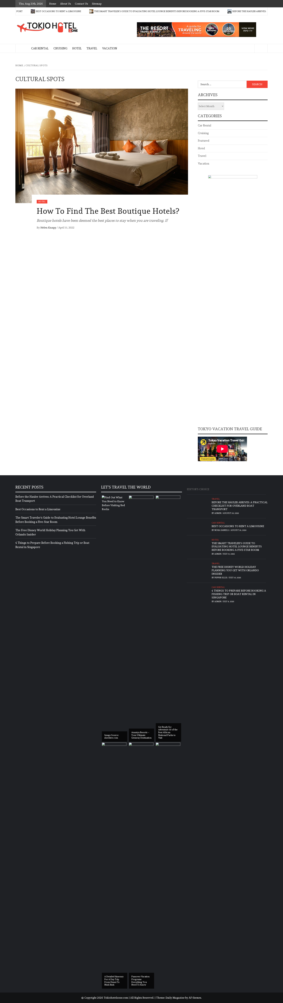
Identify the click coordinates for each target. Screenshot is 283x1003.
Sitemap (97, 3)
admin (218, 513)
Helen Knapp (48, 227)
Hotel (77, 48)
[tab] (213, 487)
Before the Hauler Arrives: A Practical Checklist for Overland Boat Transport (54, 499)
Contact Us (81, 3)
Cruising (60, 48)
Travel (91, 48)
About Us (65, 3)
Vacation (109, 48)
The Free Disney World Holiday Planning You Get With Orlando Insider (50, 532)
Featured (203, 140)
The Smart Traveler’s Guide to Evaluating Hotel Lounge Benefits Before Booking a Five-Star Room (131, 11)
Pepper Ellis (221, 577)
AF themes (195, 997)
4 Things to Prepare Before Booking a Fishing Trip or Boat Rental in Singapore (52, 545)
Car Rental (39, 48)
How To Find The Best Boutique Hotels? (108, 211)
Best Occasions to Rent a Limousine (33, 11)
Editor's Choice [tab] (198, 489)
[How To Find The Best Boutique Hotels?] (101, 145)
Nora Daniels (221, 530)
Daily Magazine (175, 997)
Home (52, 3)
